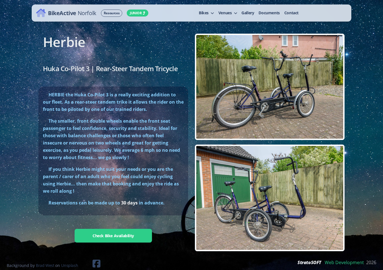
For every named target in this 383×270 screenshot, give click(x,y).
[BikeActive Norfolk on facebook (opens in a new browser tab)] (89, 265)
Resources (111, 13)
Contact (291, 12)
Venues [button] (225, 12)
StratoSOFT (309, 262)
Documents (269, 12)
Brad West (45, 265)
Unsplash (69, 265)
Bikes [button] (204, 12)
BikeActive (72, 13)
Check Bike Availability (113, 235)
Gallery (247, 12)
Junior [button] (136, 13)
